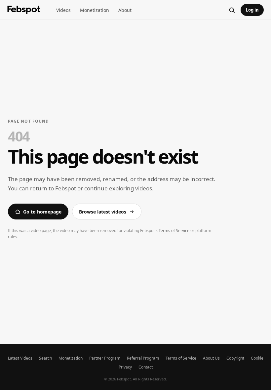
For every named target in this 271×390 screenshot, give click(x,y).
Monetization (94, 10)
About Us (211, 358)
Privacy (125, 367)
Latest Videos (20, 358)
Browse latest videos (102, 212)
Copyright (235, 358)
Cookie (257, 358)
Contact (145, 367)
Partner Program (104, 358)
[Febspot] (23, 10)
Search (45, 358)
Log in (252, 10)
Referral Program (143, 358)
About (125, 10)
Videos (63, 10)
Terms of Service (174, 230)
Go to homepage (42, 212)
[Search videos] (231, 10)
